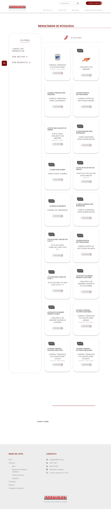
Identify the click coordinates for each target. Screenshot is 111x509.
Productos (62, 10)
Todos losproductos (18, 50)
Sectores (47, 10)
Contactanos (94, 3)
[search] (77, 3)
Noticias (75, 10)
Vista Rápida (57, 73)
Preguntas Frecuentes (93, 10)
